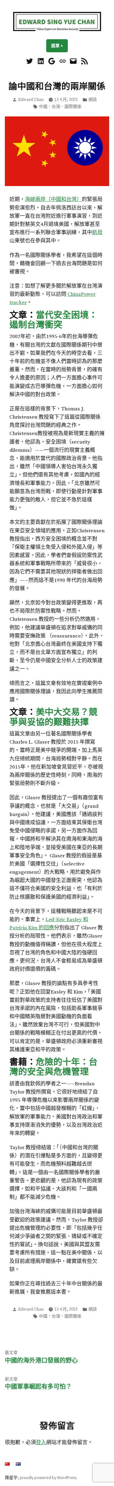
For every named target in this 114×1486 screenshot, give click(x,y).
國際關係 (72, 106)
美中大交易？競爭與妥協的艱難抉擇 (53, 717)
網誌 (92, 99)
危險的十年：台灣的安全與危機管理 (53, 1066)
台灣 (56, 106)
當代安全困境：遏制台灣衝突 (53, 319)
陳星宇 (11, 1477)
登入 (41, 1442)
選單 (59, 45)
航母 (97, 232)
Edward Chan (30, 99)
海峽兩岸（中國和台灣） (53, 199)
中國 (43, 106)
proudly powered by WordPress (48, 1477)
